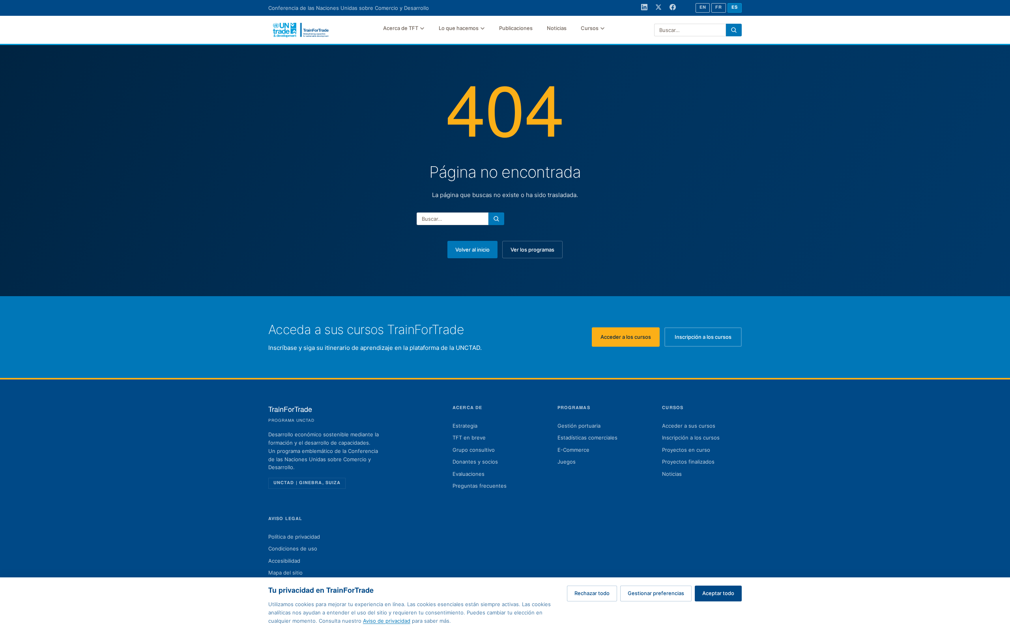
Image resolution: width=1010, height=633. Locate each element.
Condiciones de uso (292, 548)
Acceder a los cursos (630, 339)
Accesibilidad (284, 561)
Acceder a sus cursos (688, 426)
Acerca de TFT (400, 28)
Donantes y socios (475, 461)
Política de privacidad (294, 536)
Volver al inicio (472, 249)
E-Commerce (573, 450)
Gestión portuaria (578, 426)
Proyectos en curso (686, 450)
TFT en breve (469, 437)
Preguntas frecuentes (480, 486)
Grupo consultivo (474, 450)
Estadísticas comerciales (587, 437)
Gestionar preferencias (656, 593)
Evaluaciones (468, 474)
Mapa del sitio (285, 572)
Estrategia (465, 426)
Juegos (566, 461)
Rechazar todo (592, 593)
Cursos (590, 28)
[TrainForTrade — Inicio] (301, 30)
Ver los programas (532, 249)
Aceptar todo (718, 593)
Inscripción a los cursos (708, 339)
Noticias (557, 28)
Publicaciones (516, 28)
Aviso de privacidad (386, 621)
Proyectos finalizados (688, 461)
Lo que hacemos (459, 28)
